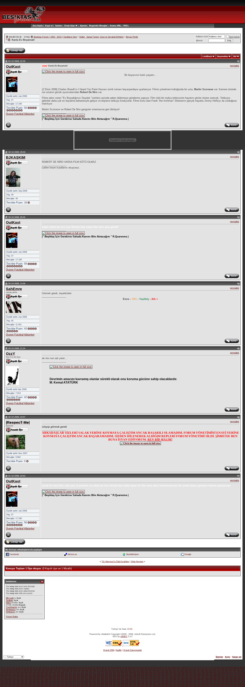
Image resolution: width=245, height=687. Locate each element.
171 (70, 672)
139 (186, 670)
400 (10, 681)
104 (47, 670)
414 (66, 681)
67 (180, 667)
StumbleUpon (132, 554)
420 (90, 681)
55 (146, 667)
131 (154, 670)
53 (140, 667)
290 (58, 677)
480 (86, 683)
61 (163, 667)
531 (46, 686)
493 (138, 683)
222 (30, 674)
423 (102, 681)
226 (46, 674)
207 (215, 672)
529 (38, 686)
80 (218, 667)
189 (143, 672)
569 (199, 686)
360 (94, 679)
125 (129, 670)
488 (118, 683)
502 (175, 683)
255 (162, 674)
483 (98, 683)
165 (46, 672)
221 (26, 674)
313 (150, 677)
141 (194, 670)
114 (86, 670)
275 (243, 674)
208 (219, 672)
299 (94, 677)
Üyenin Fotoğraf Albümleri (20, 113)
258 (174, 674)
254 (158, 674)
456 (235, 681)
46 (120, 667)
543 (94, 686)
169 (62, 672)
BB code (10, 598)
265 (203, 674)
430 (130, 681)
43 (111, 667)
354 (70, 679)
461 (10, 683)
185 (126, 672)
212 (235, 672)
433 (142, 681)
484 (102, 683)
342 (22, 679)
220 (22, 674)
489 (122, 683)
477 (74, 683)
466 (30, 683)
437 (158, 681)
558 (154, 686)
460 (6, 683)
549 (118, 686)
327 (207, 677)
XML (119, 25)
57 (152, 667)
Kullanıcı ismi (202, 36)
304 (114, 677)
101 (35, 670)
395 (235, 679)
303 (110, 677)
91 (5, 670)
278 (10, 677)
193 (159, 672)
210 (227, 672)
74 (200, 667)
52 (137, 667)
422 (98, 681)
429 (126, 681)
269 (219, 674)
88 (241, 667)
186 (130, 672)
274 (239, 674)
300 (98, 677)
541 (86, 686)
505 (187, 683)
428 (122, 681)
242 (110, 674)
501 (171, 683)
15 (31, 667)
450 (211, 681)
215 (2, 674)
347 (42, 679)
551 (126, 686)
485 (106, 683)
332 (227, 677)
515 (227, 683)
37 (94, 667)
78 (212, 667)
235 (82, 674)
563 (174, 686)
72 (195, 667)
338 (6, 679)
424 (106, 681)
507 (195, 683)
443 (183, 681)
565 (183, 686)
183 (118, 672)
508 (199, 683)
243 (114, 674)
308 (130, 677)
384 (191, 679)
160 (26, 672)
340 (14, 679)
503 (179, 683)
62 (166, 667)
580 (243, 686)
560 (162, 686)
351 (58, 679)
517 (235, 683)
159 (22, 672)
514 (223, 683)
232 (70, 674)
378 (166, 679)
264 (199, 674)
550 (122, 686)
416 (74, 681)
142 (198, 670)
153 (242, 670)
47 (123, 667)
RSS (125, 25)
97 (22, 670)
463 (18, 683)
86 (235, 667)
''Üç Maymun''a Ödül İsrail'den (115, 561)
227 (50, 674)
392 (223, 679)
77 (209, 667)
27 (66, 667)
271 (227, 674)
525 (22, 686)
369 (130, 679)
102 (39, 670)
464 (22, 683)
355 (74, 679)
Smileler (9, 600)
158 (18, 672)
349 (50, 679)
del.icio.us (72, 554)
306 (122, 677)
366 (118, 679)
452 (219, 681)
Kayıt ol (49, 25)
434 (146, 681)
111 (75, 670)
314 (154, 677)
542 (90, 686)
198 (179, 672)
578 (235, 686)
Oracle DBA (108, 650)
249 (138, 674)
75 (203, 667)
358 (86, 679)
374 (150, 679)
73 (198, 667)
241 (106, 674)
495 (147, 683)
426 (114, 681)
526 (26, 686)
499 (163, 683)
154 (2, 672)
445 (191, 681)
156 (10, 672)
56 (149, 667)
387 (203, 679)
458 (243, 681)
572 (211, 686)
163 (38, 672)
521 (6, 686)
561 (166, 686)
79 (215, 667)
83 (226, 667)
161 (30, 672)
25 (60, 667)
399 (6, 681)
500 (167, 683)
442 (178, 681)
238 (94, 674)
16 (34, 667)
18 (40, 667)
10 (17, 667)
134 (166, 670)
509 (203, 683)
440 (170, 681)
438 (162, 681)
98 (25, 670)
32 (80, 667)
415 (70, 681)
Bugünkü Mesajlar (98, 25)
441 (174, 681)
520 (2, 686)
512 (215, 683)
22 (51, 667)
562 (170, 686)
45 (117, 667)
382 (183, 679)
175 (86, 672)
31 (77, 667)
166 (50, 672)
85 (232, 667)
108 (63, 670)
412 (58, 681)
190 (147, 672)
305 (118, 677)
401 (14, 681)
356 (78, 679)
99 (28, 670)
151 (234, 670)
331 (223, 677)
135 (170, 670)
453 (223, 681)
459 (2, 683)
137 (178, 670)
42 (109, 667)
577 (231, 686)
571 (207, 686)
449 (207, 681)
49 (129, 667)
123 (121, 670)
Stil (234, 56)
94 (13, 670)
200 (187, 672)
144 (206, 670)
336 (243, 677)
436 (154, 681)
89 (244, 667)
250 (142, 674)
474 (62, 683)
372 (142, 679)
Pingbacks (11, 609)
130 (150, 670)
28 (68, 667)
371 (138, 679)
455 (231, 681)
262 (191, 674)
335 (239, 677)
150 (230, 670)
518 (239, 683)
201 (191, 672)
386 (199, 679)
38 (97, 667)
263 (195, 674)
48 (126, 667)
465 (26, 683)
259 (178, 674)
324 (195, 677)
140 (190, 670)
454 (227, 681)
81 (221, 667)
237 (90, 674)
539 (78, 686)
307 (126, 677)
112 (79, 670)
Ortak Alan (69, 25)
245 (122, 674)
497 (155, 683)
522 (10, 686)
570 (203, 686)
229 (58, 674)
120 (109, 670)
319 (174, 677)
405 (30, 681)
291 (62, 677)
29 (71, 667)
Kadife (119, 650)
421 (94, 681)
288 (50, 677)
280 (18, 677)
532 (50, 686)
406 (34, 681)
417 (78, 681)
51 (134, 667)
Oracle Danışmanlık (132, 650)
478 (78, 683)
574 (219, 686)
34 (86, 667)
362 (102, 679)
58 (155, 667)
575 (223, 686)
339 (10, 679)
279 (14, 677)
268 (215, 674)
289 (54, 677)
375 (154, 679)
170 (66, 672)
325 (199, 677)
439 (166, 681)
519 (243, 683)
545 (102, 686)
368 (126, 679)
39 (100, 667)
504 (183, 683)
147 (218, 670)
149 (226, 670)
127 (138, 670)
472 (54, 683)
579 (239, 686)
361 (98, 679)
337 (2, 679)
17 (37, 667)
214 (243, 672)
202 (195, 672)
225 (42, 674)
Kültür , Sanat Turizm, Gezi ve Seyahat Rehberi (101, 37)
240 (102, 674)
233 (74, 674)
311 (142, 677)
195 (167, 672)
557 (150, 686)
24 (57, 667)
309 (134, 677)
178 (98, 672)
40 (103, 667)
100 (31, 670)
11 (20, 667)
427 (118, 681)
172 (74, 672)
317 (166, 677)
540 (82, 686)
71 (192, 667)
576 (227, 686)
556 (146, 686)
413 (62, 681)
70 (189, 667)
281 (22, 677)
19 (43, 667)
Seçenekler (222, 56)
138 (182, 670)
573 (215, 686)
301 (102, 677)
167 (54, 672)
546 (106, 686)
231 (66, 674)
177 (94, 672)
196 (171, 672)
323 (191, 677)
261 (187, 674)
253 (154, 674)
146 (214, 670)
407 (38, 681)
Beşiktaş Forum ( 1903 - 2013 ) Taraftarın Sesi (55, 37)
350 (54, 679)
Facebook (14, 554)
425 (110, 681)
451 (215, 681)
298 (90, 677)
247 (130, 674)
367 (122, 679)
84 (229, 667)
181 (110, 672)
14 (28, 667)
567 (191, 686)
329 (215, 677)
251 (146, 674)
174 (82, 672)
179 (102, 672)
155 (6, 672)
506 (191, 683)
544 (98, 686)
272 (231, 674)
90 (2, 670)
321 (183, 677)
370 (134, 679)
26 (63, 667)
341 (18, 679)
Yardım (58, 25)
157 (14, 672)
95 (16, 670)
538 (74, 686)
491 (130, 683)
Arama (113, 25)
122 (117, 670)
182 (114, 672)
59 (157, 667)
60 (160, 667)
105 (51, 670)
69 (186, 667)
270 (223, 674)
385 (195, 679)
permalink (234, 66)
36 (91, 667)
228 (54, 674)
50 (132, 667)
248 (134, 674)
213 (239, 672)
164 (42, 672)
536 (66, 686)
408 (42, 681)
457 (239, 681)
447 (199, 681)
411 (54, 681)
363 (106, 679)
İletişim (219, 657)
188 (138, 672)
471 (50, 683)
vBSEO (123, 636)
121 (113, 670)
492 (134, 683)
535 (62, 686)
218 (14, 674)
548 (114, 686)
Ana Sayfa (38, 25)
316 (162, 677)
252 (150, 674)
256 (166, 674)
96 (19, 670)
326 (203, 677)
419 (86, 681)
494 (143, 683)
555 (142, 686)
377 (162, 679)
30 (74, 667)
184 (122, 672)
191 (151, 672)
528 (34, 686)
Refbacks (10, 612)
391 (219, 679)
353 (66, 679)
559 (158, 686)
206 (211, 672)
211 (231, 672)
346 (38, 679)
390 (215, 679)
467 (34, 683)
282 (26, 677)
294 (74, 677)
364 (110, 679)
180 (106, 672)
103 (43, 670)
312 (146, 677)
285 (38, 677)
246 (126, 674)
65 (175, 667)
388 (207, 679)
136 (174, 670)
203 (199, 672)
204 (203, 672)
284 (34, 677)
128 (142, 670)
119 (105, 670)
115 (90, 670)
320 (178, 677)
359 (90, 679)
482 (94, 683)
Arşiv (227, 657)
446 (195, 681)
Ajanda (83, 25)
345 (34, 679)
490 (126, 683)
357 (82, 679)
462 (14, 683)
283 (30, 677)
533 (54, 686)
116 (94, 670)
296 (82, 677)
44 (114, 667)
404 (26, 681)
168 (58, 672)
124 (125, 670)
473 (58, 683)
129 (146, 670)
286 (42, 677)
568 (195, 686)
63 (169, 667)
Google (188, 554)
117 (98, 670)
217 (10, 674)
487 (114, 683)
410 (50, 681)
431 (134, 681)
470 (46, 683)
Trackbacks (11, 607)
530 (42, 686)
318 (170, 677)
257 (170, 674)
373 (146, 679)
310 (138, 677)
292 (66, 677)
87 (238, 667)
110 (71, 670)
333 (231, 677)
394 (231, 679)
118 (102, 670)
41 (106, 667)
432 (138, 681)
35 (88, 667)
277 (6, 677)
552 (130, 686)
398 (2, 681)
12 (22, 667)
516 (231, 683)
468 (38, 683)
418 (82, 681)
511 (211, 683)
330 (219, 677)
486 (110, 683)
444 (187, 681)
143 (202, 670)
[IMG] (8, 602)
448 (203, 681)
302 (106, 677)
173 (78, 672)
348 (46, 679)
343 (26, 679)
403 (22, 681)
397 (243, 679)
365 (114, 679)
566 (187, 686)
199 (183, 672)
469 (42, 683)
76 (206, 667)
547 (110, 686)
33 (83, 667)
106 (55, 670)
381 (178, 679)
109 (67, 670)
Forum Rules (12, 616)
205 (207, 672)
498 (159, 683)
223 (34, 674)
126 (134, 670)
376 (158, 679)
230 (62, 674)
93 (11, 670)
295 (78, 677)
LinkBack (207, 56)
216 (6, 674)
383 (187, 679)
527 (30, 686)
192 (155, 672)
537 (70, 686)
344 (30, 679)
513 (219, 683)
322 (187, 677)
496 (151, 683)
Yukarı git (236, 657)
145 (210, 670)
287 (46, 677)
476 (70, 683)
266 (207, 674)
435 (150, 681)
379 (170, 679)
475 (66, 683)
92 (8, 670)
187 (134, 672)
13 (25, 667)
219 (18, 674)
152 (238, 670)
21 (48, 667)
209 (223, 672)
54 (143, 667)
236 (86, 674)
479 (82, 683)
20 (45, 667)
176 (90, 672)
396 (239, 679)
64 (172, 667)
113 (82, 670)
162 (34, 672)
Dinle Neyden (137, 561)
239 (98, 674)
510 (207, 683)
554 (138, 686)
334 (235, 677)
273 (235, 674)
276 (2, 677)
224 (38, 674)
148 (222, 670)
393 (227, 679)
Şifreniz (199, 40)
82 (223, 667)
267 (211, 674)
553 (134, 686)
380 (174, 679)
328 (211, 677)
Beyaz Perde (132, 37)
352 (62, 679)
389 (211, 679)
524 (18, 686)
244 (118, 674)
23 (54, 667)
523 (14, 686)
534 (58, 686)
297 (86, 677)
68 (183, 667)
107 (59, 670)
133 (162, 670)
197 (175, 672)
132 (158, 670)
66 (177, 667)
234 (78, 674)
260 (183, 674)
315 (158, 677)
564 (178, 686)
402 (18, 681)
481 (90, 683)
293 (70, 677)
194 (163, 672)
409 (46, 681)
